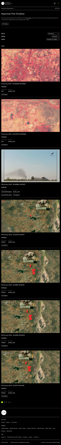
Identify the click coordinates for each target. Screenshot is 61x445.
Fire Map (28, 18)
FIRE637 (4, 187)
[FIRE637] (30, 165)
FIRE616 (3, 338)
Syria (54, 428)
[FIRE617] (30, 367)
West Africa (9, 431)
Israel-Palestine (4, 428)
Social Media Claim (6, 195)
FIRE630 (4, 137)
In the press (14, 422)
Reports (8, 422)
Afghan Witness (13, 428)
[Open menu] (54, 3)
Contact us (36, 437)
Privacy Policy (4, 442)
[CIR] (26, 3)
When (3, 36)
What (3, 33)
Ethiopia (3, 431)
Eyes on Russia (22, 428)
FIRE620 (4, 288)
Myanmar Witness (31, 428)
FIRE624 (4, 237)
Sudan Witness (40, 428)
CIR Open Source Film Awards (14, 437)
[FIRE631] (30, 65)
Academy (25, 437)
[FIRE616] (30, 316)
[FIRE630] (30, 115)
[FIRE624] (30, 216)
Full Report (4, 94)
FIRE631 (3, 86)
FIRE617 (3, 388)
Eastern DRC (48, 428)
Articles (3, 422)
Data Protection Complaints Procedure (20, 442)
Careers (30, 437)
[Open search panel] (58, 3)
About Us (3, 437)
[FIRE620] (30, 266)
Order (3, 39)
